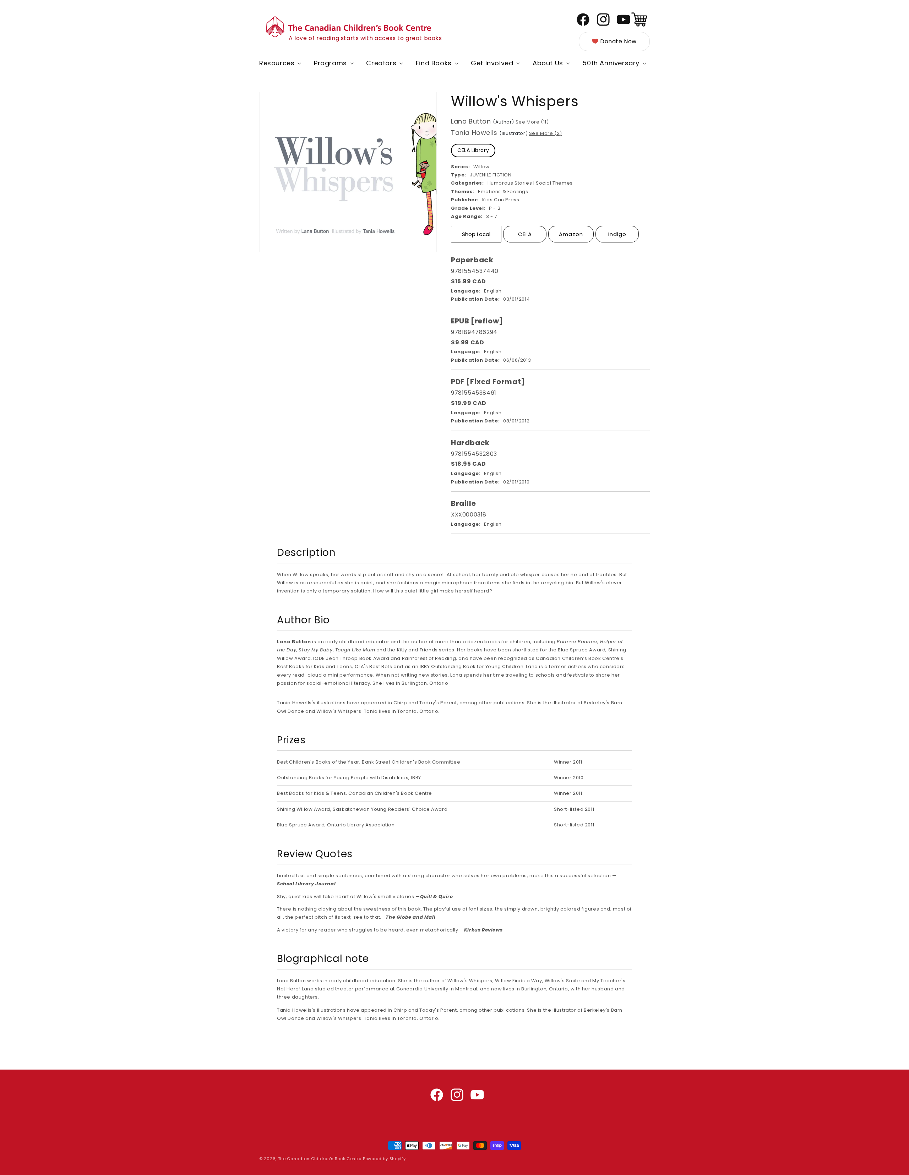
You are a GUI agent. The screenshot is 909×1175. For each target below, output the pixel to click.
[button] (279, 63)
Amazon (571, 234)
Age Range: (467, 216)
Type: (458, 174)
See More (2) (545, 133)
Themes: (462, 191)
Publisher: (465, 199)
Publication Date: (475, 299)
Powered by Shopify (384, 1159)
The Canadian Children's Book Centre (320, 1159)
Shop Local (476, 234)
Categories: (467, 183)
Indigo (617, 234)
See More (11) (532, 122)
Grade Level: (468, 208)
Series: (460, 166)
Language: (465, 291)
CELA (525, 234)
